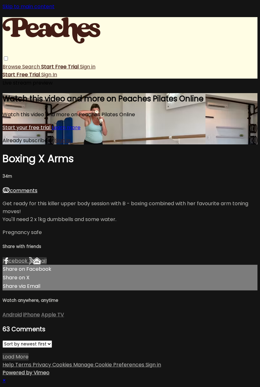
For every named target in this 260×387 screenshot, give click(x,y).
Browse (12, 66)
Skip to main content (29, 6)
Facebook (16, 260)
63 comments (20, 190)
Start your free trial (27, 127)
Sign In (49, 74)
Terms (24, 364)
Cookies (62, 364)
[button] (6, 58)
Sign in (87, 66)
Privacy (42, 364)
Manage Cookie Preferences (109, 364)
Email (40, 260)
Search (31, 66)
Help (9, 364)
